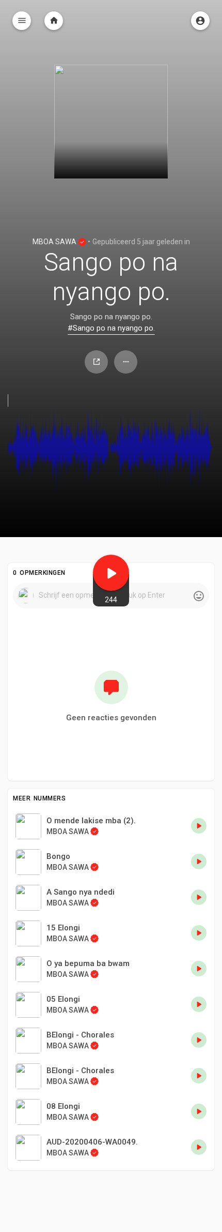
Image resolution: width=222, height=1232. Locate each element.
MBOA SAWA (55, 242)
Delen (96, 362)
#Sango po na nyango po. (111, 328)
